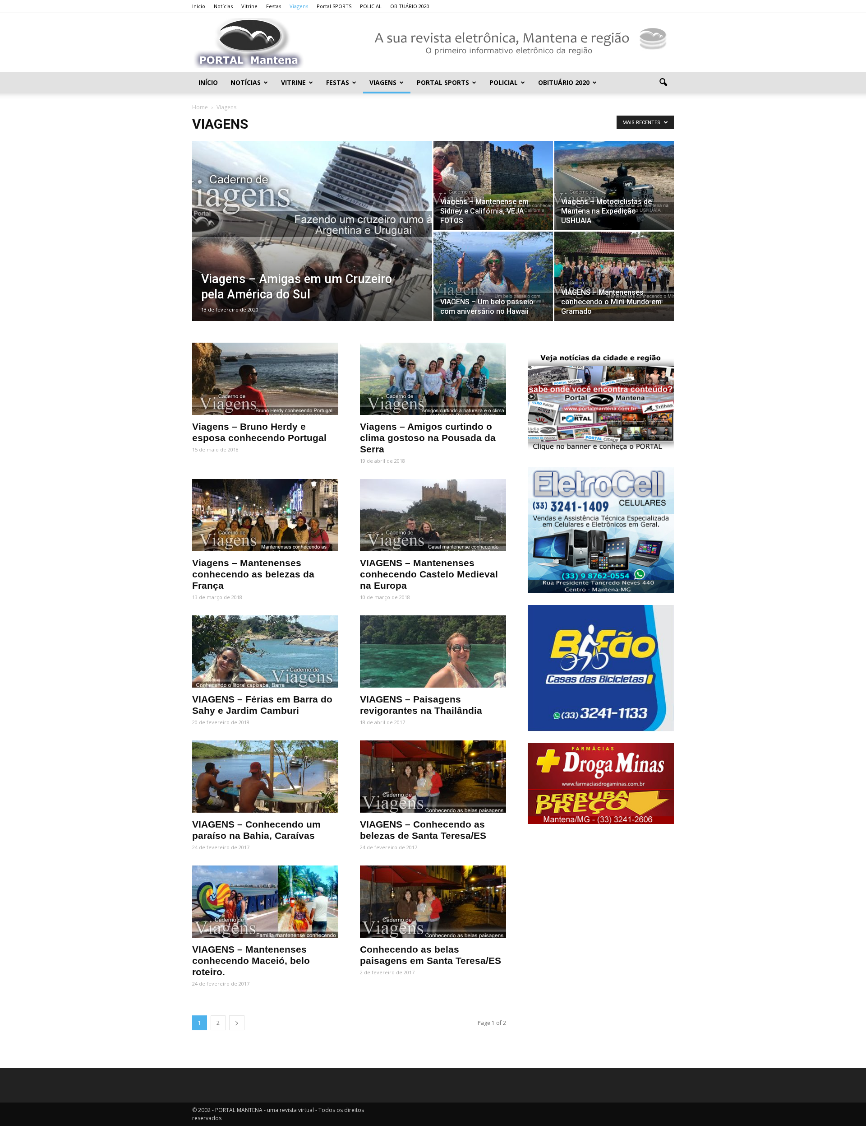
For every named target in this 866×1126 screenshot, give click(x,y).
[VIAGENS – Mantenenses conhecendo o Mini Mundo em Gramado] (614, 276)
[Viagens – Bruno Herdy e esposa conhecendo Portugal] (265, 379)
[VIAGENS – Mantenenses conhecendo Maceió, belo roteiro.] (265, 901)
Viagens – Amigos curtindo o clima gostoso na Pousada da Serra (428, 437)
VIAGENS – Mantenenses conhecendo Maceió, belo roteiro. (251, 960)
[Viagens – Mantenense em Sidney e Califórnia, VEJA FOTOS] (493, 185)
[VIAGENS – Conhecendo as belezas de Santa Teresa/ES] (433, 776)
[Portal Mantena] (433, 43)
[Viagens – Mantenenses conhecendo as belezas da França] (265, 515)
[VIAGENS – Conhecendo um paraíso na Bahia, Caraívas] (265, 776)
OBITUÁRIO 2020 (409, 6)
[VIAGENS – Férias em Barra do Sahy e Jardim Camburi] (265, 651)
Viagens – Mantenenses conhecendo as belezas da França (253, 574)
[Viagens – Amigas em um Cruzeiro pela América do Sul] (312, 242)
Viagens (299, 6)
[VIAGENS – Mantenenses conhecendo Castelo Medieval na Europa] (433, 515)
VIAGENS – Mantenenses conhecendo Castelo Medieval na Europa (429, 574)
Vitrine (249, 6)
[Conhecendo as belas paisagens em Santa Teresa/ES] (433, 901)
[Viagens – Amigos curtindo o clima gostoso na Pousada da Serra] (433, 379)
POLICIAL (371, 6)
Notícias (223, 6)
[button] (663, 82)
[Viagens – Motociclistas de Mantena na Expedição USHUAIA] (614, 185)
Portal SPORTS (334, 6)
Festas (273, 6)
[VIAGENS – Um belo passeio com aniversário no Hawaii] (493, 276)
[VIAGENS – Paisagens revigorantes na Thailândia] (433, 651)
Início (198, 6)
